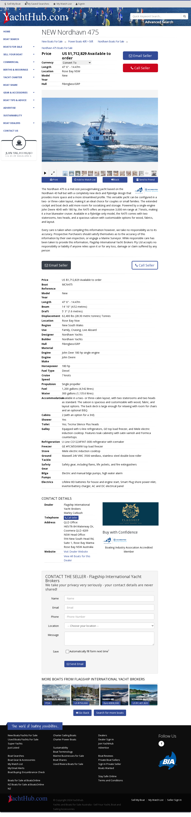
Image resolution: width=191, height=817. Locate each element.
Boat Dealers (11, 123)
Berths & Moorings (15, 69)
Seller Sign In (174, 800)
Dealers (102, 735)
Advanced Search (159, 22)
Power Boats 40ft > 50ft (80, 41)
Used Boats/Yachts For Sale (23, 739)
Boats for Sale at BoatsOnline (24, 780)
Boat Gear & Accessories (21, 760)
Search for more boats (110, 712)
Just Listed (13, 747)
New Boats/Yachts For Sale (22, 735)
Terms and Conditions (110, 780)
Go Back (83, 712)
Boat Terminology (63, 751)
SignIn (81, 3)
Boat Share (10, 85)
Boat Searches (16, 755)
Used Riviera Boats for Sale (68, 764)
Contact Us (10, 130)
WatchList (64, 3)
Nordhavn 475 (57, 48)
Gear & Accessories (15, 92)
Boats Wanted (106, 768)
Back (116, 179)
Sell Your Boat (13, 54)
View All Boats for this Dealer (77, 558)
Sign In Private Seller (109, 764)
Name (55, 598)
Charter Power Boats (64, 739)
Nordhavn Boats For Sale (111, 41)
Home (6, 31)
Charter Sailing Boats (64, 735)
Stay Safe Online (107, 776)
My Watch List (15, 764)
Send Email (76, 664)
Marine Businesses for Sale (68, 755)
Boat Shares (60, 760)
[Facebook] (161, 743)
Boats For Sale (12, 46)
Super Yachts (15, 743)
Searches (38, 3)
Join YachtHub (106, 743)
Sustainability (12, 115)
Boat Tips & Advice (14, 100)
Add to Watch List (86, 179)
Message (53, 635)
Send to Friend (147, 179)
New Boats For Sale (52, 41)
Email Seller (142, 55)
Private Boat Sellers (109, 760)
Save (56, 651)
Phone (55, 616)
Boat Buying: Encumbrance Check (26, 772)
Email (55, 607)
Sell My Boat (14, 3)
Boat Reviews (105, 755)
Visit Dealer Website (76, 551)
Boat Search (11, 39)
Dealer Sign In (106, 739)
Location (53, 626)
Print (55, 179)
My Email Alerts (16, 768)
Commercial (11, 62)
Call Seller (141, 68)
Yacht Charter (12, 77)
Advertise (9, 107)
